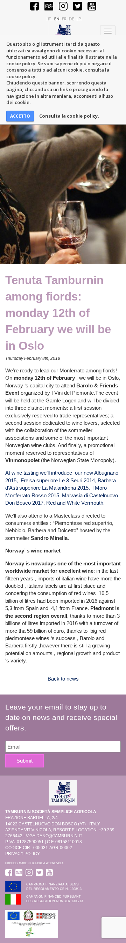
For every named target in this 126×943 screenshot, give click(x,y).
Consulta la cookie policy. (69, 116)
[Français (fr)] (64, 18)
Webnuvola (54, 863)
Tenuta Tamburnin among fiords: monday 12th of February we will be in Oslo (58, 313)
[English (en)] (57, 18)
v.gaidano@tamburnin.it (54, 835)
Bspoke (37, 863)
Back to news (63, 679)
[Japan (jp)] (79, 18)
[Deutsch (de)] (71, 18)
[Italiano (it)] (49, 18)
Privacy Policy (22, 853)
